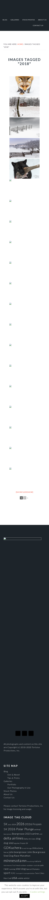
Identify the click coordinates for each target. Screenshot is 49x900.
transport (19, 873)
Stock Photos (10, 791)
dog (38, 838)
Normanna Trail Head (12, 865)
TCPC (13, 873)
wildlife (20, 878)
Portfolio (11, 784)
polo (42, 865)
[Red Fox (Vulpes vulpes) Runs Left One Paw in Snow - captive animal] (24, 457)
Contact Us (9, 797)
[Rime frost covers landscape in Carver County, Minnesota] (24, 148)
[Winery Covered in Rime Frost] (24, 127)
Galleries (8, 781)
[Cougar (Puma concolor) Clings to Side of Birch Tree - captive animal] (24, 375)
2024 (14, 825)
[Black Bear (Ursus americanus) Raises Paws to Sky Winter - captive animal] (24, 436)
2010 (9, 824)
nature (37, 861)
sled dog (21, 868)
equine (17, 843)
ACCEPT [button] (24, 896)
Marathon (25, 855)
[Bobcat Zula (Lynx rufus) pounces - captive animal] (24, 416)
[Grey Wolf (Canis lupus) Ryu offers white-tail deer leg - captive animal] (24, 169)
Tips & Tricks (13, 778)
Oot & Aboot (13, 774)
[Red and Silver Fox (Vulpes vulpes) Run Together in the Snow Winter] (24, 478)
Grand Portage (27, 848)
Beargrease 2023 (21, 833)
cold (40, 834)
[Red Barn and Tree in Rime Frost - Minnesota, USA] (24, 107)
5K (5, 824)
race (6, 868)
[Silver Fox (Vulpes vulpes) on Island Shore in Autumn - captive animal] (24, 333)
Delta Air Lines (30, 839)
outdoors (30, 865)
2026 (20, 824)
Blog (6, 771)
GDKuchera (12, 848)
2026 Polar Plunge (21, 829)
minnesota (12, 860)
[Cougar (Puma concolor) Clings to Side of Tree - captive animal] (24, 272)
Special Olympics (33, 869)
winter (27, 878)
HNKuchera (37, 848)
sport (7, 872)
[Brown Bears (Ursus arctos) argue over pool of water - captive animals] (24, 189)
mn (24, 861)
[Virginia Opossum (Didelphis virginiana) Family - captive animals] (24, 210)
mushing (30, 861)
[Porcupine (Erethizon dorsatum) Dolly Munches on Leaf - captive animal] (24, 354)
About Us (8, 794)
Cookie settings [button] (37, 892)
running (12, 869)
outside (37, 865)
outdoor (23, 865)
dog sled (9, 842)
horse (6, 852)
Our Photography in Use (19, 787)
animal (37, 829)
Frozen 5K (24, 843)
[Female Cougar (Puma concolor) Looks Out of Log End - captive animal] (24, 395)
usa (14, 878)
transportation (29, 873)
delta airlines (13, 838)
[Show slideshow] (24, 492)
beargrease (7, 834)
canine (35, 833)
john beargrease (18, 852)
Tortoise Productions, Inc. (24, 8)
